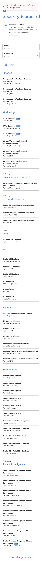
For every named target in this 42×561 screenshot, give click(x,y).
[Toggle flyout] (37, 55)
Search (6, 46)
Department (8, 54)
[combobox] (4, 56)
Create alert (13, 35)
